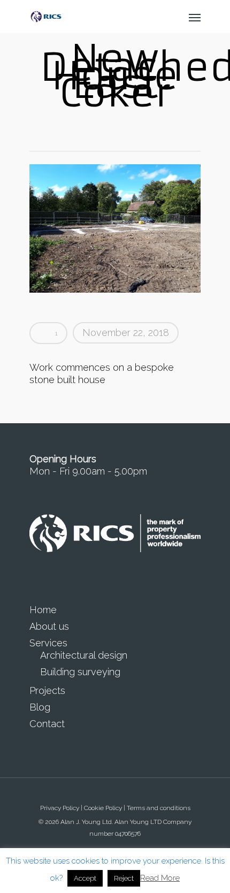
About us (49, 626)
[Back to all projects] (113, 130)
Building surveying (80, 671)
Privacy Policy (59, 808)
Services (48, 642)
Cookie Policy (103, 808)
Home (43, 609)
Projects (47, 690)
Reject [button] (124, 878)
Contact (47, 723)
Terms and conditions (158, 808)
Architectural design (83, 655)
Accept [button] (85, 878)
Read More (160, 878)
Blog (39, 707)
